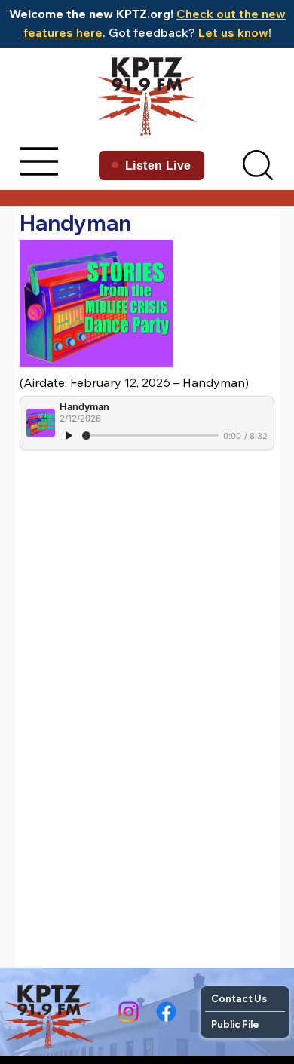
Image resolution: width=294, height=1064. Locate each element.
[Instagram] (128, 1011)
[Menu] (40, 161)
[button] (258, 165)
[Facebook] (166, 1011)
